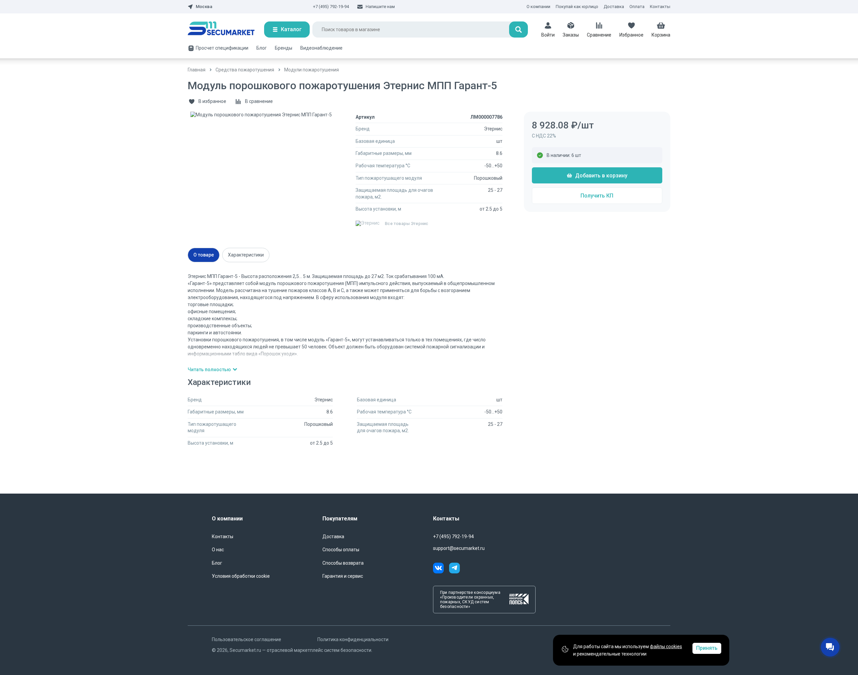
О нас (218, 549)
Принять (707, 648)
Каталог (291, 29)
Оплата (637, 6)
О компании (538, 6)
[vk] (441, 569)
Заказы (571, 35)
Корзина (661, 35)
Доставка (614, 6)
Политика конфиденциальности (352, 639)
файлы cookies (666, 646)
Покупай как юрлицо (577, 6)
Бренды (283, 48)
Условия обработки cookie (241, 576)
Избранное (631, 35)
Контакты (660, 6)
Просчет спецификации (222, 48)
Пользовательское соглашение (246, 639)
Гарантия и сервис (342, 576)
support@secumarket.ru (459, 548)
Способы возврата (343, 563)
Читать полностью (209, 369)
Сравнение (599, 35)
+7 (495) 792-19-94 (331, 6)
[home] (226, 29)
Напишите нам (380, 6)
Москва (204, 6)
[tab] (204, 255)
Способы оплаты (340, 549)
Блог (261, 48)
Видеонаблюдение (321, 48)
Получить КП (596, 195)
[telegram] (454, 569)
